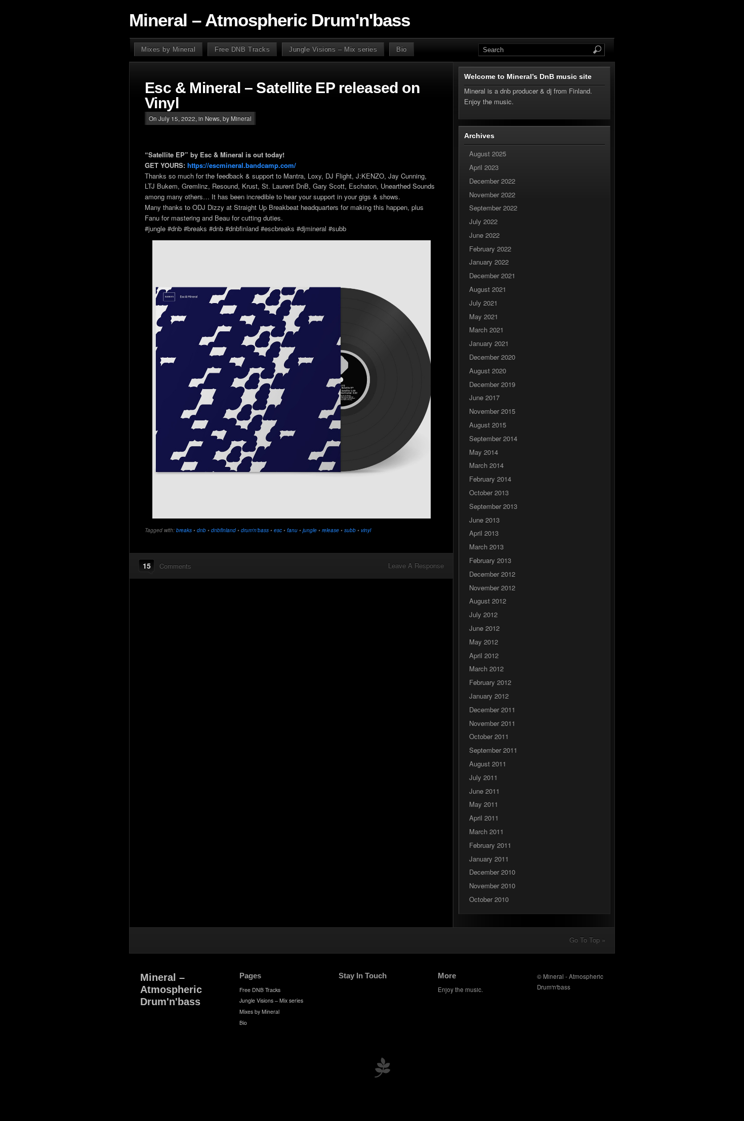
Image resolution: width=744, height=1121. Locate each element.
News (212, 118)
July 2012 (483, 614)
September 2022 (493, 207)
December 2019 (492, 384)
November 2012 (492, 587)
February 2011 (490, 845)
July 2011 (483, 777)
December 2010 (492, 872)
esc (278, 530)
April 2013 (484, 533)
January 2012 (489, 696)
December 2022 (492, 181)
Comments (175, 566)
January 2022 (489, 262)
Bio (401, 49)
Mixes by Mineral (168, 49)
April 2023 (484, 167)
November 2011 (492, 723)
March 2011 (486, 831)
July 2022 (483, 221)
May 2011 (483, 804)
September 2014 (493, 438)
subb (350, 530)
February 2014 (490, 479)
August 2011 (487, 763)
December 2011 (492, 709)
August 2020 (487, 370)
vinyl (366, 530)
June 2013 (484, 520)
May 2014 (483, 452)
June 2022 (484, 235)
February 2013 (490, 560)
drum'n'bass (255, 530)
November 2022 (492, 194)
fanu (292, 530)
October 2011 (489, 736)
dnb (201, 530)
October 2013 (489, 492)
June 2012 (484, 628)
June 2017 (484, 397)
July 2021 (483, 303)
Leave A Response (416, 565)
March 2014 (486, 465)
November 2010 (492, 885)
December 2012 (492, 574)
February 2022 (490, 248)
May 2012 (483, 641)
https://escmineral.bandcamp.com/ (241, 165)
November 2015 (492, 411)
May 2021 (483, 316)
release (330, 530)
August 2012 (487, 601)
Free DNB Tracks (242, 49)
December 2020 (492, 357)
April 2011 (484, 818)
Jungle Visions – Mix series (333, 49)
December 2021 (492, 275)
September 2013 (493, 506)
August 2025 (487, 153)
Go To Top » (587, 939)
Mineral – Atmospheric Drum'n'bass (269, 20)
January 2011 (489, 859)
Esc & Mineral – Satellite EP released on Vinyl (282, 95)
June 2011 (484, 791)
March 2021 (486, 329)
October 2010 (489, 899)
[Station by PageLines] (382, 1070)
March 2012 (486, 668)
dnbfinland (223, 530)
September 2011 (493, 750)
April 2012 (484, 655)
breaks (184, 530)
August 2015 (487, 424)
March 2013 (486, 546)
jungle (310, 530)
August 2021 (487, 289)
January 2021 (489, 343)
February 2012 (490, 682)
